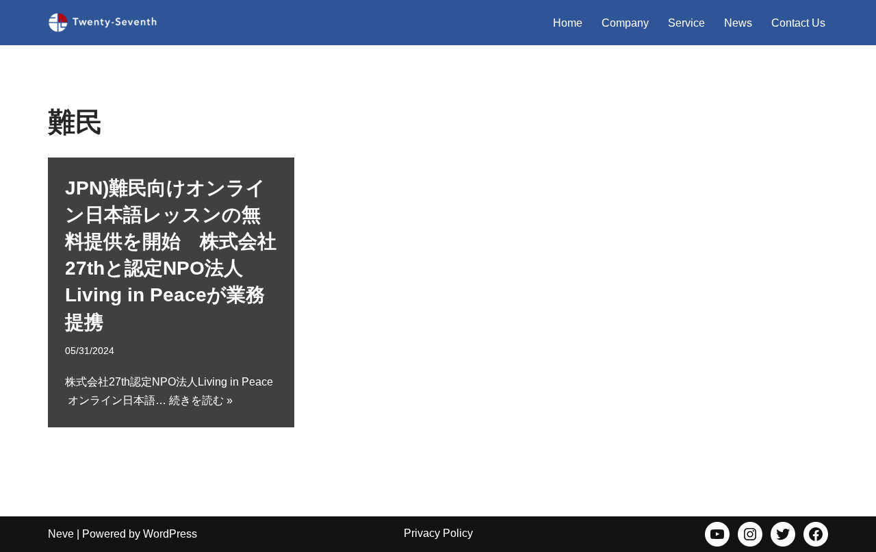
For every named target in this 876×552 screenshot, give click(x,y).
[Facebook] (815, 534)
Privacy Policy (438, 533)
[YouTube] (717, 534)
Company (625, 23)
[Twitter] (783, 534)
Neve (61, 534)
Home (567, 23)
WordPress (170, 534)
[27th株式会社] (102, 22)
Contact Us (798, 23)
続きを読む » (201, 400)
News (738, 23)
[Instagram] (750, 534)
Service (686, 23)
